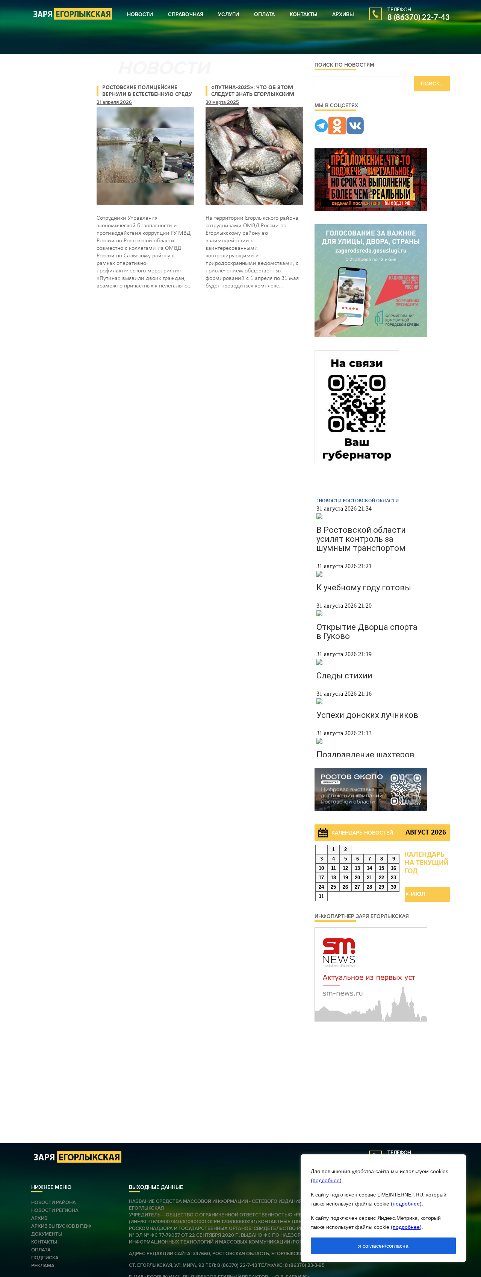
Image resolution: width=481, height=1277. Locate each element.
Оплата (264, 14)
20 (357, 877)
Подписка (45, 1258)
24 (321, 887)
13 (357, 868)
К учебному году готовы (363, 587)
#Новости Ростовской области (357, 500)
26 (345, 887)
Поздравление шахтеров (365, 754)
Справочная (185, 14)
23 (393, 877)
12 (345, 868)
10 (321, 868)
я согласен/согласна (383, 1246)
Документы (46, 1234)
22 (381, 877)
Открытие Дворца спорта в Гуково (366, 631)
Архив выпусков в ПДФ (61, 1226)
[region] (383, 1208)
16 (393, 868)
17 (321, 877)
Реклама (42, 1266)
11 (333, 868)
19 (345, 877)
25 (333, 887)
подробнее (326, 1180)
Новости (140, 14)
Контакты (304, 14)
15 (381, 868)
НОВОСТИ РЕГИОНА (55, 1210)
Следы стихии (344, 675)
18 (333, 877)
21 (369, 877)
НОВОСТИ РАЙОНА (53, 1202)
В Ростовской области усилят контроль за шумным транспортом (361, 539)
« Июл (415, 894)
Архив (39, 1218)
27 (357, 887)
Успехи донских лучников (367, 715)
